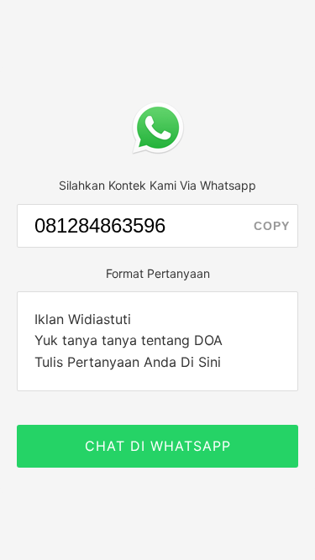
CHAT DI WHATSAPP (158, 445)
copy (272, 226)
